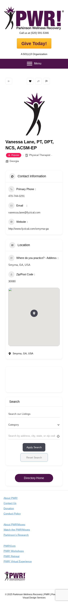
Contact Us (10, 503)
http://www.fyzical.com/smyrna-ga (28, 228)
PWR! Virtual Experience (18, 561)
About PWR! (11, 498)
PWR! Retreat (11, 556)
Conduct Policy (12, 513)
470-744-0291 (16, 196)
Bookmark (30, 81)
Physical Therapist (39, 155)
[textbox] (13, 425)
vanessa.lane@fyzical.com (24, 212)
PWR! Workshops (14, 551)
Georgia (14, 161)
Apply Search (34, 447)
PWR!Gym (10, 545)
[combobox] (34, 424)
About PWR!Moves (14, 524)
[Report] (46, 81)
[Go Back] (8, 81)
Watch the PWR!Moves (17, 529)
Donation (9, 508)
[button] (34, 313)
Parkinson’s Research (16, 534)
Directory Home (34, 478)
